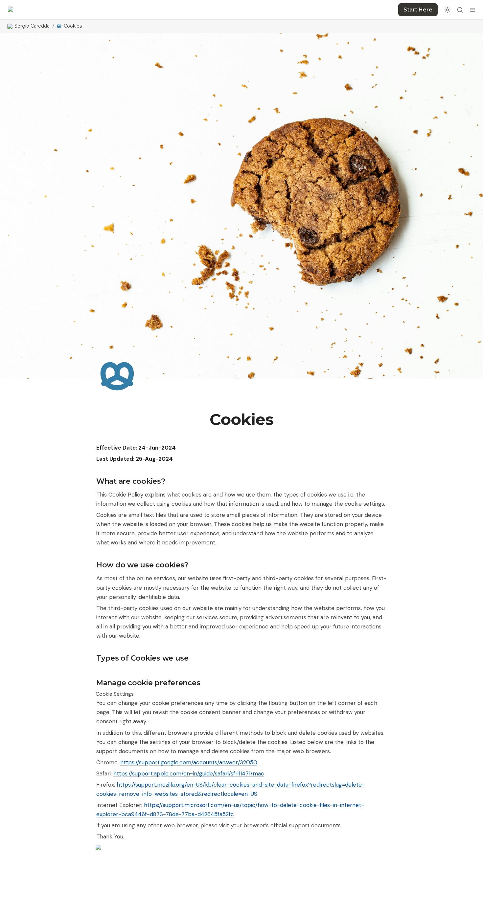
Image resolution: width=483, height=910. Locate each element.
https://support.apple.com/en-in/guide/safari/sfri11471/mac (188, 773)
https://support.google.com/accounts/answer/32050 (188, 762)
